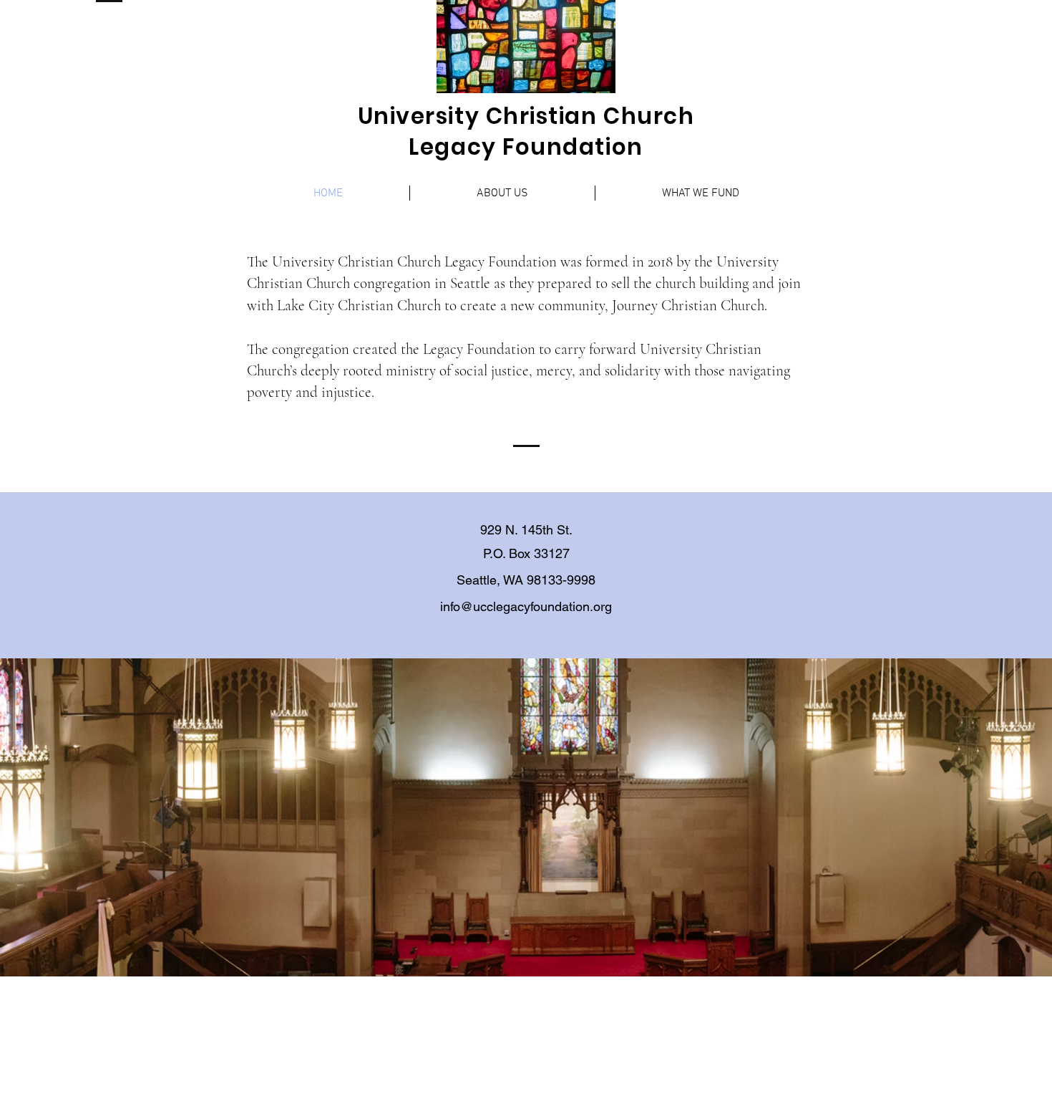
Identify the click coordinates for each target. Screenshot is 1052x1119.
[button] (502, 193)
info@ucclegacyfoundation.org (526, 606)
